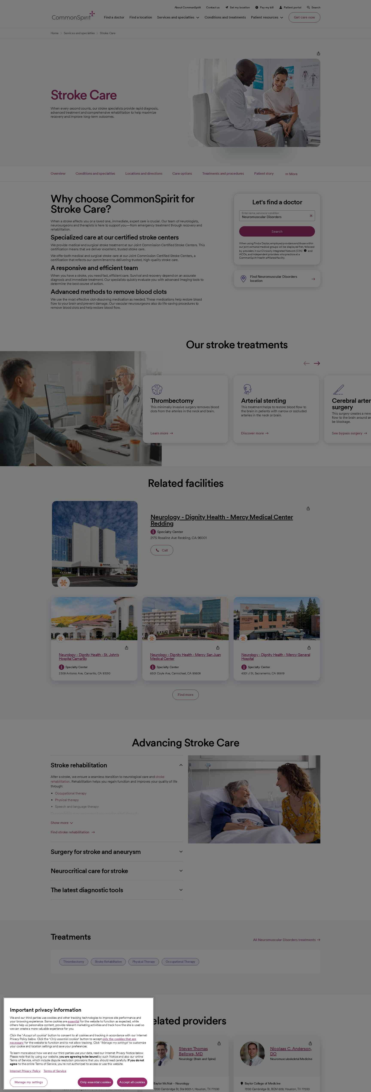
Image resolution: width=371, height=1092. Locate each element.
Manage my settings (29, 1082)
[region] (78, 1043)
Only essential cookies (95, 1082)
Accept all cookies (132, 1082)
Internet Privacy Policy (25, 1071)
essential (73, 1021)
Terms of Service (55, 1071)
